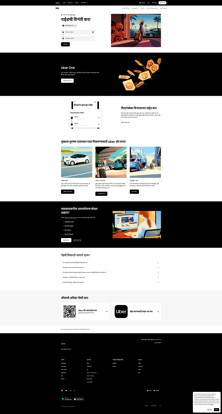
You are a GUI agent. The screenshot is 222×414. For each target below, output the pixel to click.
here (212, 404)
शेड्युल (120, 186)
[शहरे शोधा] (145, 162)
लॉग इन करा (154, 2)
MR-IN (143, 2)
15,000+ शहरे (134, 180)
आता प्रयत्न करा (67, 80)
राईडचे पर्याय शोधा (67, 191)
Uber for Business (70, 217)
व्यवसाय (76, 2)
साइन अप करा (162, 2)
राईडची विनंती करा (126, 8)
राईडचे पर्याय (64, 180)
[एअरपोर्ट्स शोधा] (111, 162)
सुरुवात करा (66, 240)
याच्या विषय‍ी (83, 2)
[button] (93, 32)
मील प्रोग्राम (68, 230)
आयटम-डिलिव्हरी (69, 234)
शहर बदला (72, 15)
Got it (216, 409)
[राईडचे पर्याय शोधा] (76, 162)
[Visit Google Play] (66, 399)
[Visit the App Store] (78, 399)
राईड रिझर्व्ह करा (135, 8)
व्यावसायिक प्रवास (69, 222)
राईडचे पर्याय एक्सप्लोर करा (152, 8)
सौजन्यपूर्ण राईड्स (69, 226)
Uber (58, 2)
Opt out (209, 409)
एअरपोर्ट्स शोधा (101, 194)
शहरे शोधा (134, 191)
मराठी (150, 390)
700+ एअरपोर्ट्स (100, 180)
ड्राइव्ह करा (70, 2)
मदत (149, 2)
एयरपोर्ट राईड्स (163, 8)
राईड (64, 2)
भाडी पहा (142, 8)
